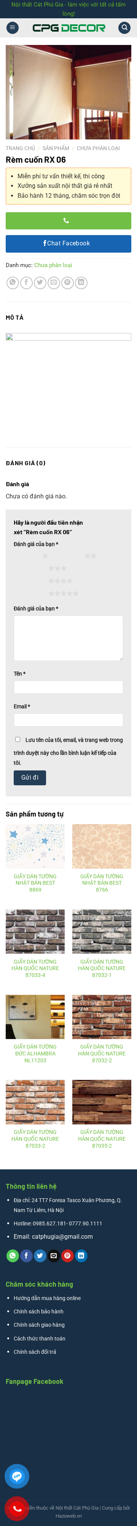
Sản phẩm (56, 148)
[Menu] (12, 28)
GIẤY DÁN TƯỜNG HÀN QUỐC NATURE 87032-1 (102, 968)
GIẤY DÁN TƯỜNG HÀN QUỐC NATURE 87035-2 (102, 1138)
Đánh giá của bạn (36, 544)
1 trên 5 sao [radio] (26, 555)
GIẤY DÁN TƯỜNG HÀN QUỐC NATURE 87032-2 (102, 1053)
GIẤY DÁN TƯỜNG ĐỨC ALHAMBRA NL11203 (35, 1053)
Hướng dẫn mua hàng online (47, 1298)
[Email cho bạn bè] (54, 283)
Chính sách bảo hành (39, 1311)
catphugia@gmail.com (62, 1236)
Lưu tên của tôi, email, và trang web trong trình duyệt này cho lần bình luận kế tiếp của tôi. (68, 751)
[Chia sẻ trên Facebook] (26, 283)
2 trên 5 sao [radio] (68, 555)
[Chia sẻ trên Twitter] (40, 283)
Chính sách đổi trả (35, 1352)
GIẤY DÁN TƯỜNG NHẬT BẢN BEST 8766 (101, 883)
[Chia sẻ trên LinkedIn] (81, 283)
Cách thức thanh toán (39, 1338)
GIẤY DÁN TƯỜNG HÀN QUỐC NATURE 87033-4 (35, 968)
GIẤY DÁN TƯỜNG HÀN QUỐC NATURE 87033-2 (35, 1138)
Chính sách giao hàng (39, 1325)
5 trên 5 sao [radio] (32, 593)
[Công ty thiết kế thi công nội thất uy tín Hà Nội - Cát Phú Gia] (68, 27)
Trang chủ (20, 148)
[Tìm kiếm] (124, 28)
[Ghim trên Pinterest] (67, 283)
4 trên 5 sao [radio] (32, 581)
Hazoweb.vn (69, 1516)
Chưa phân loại (98, 148)
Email (22, 706)
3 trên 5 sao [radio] (32, 568)
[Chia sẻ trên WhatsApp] (12, 283)
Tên (19, 674)
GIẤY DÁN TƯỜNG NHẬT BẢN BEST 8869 (35, 883)
